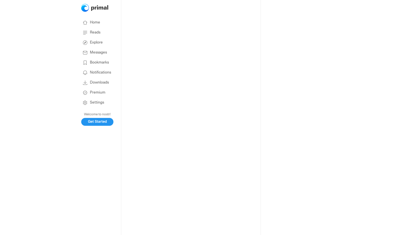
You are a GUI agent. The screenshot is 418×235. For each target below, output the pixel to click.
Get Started (97, 122)
